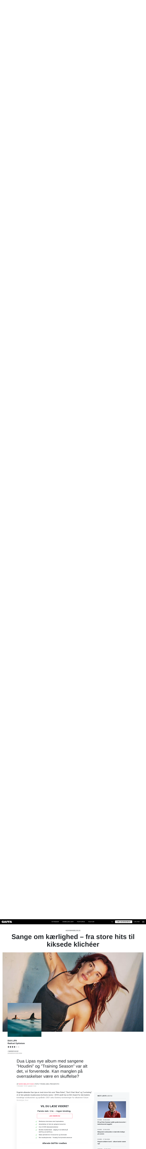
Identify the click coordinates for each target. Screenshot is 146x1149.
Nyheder (55, 921)
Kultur (91, 921)
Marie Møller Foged (26, 1084)
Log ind (137, 921)
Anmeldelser (68, 921)
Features (81, 921)
